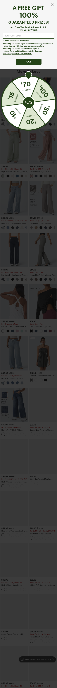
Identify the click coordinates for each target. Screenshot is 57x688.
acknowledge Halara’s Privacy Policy (17, 54)
